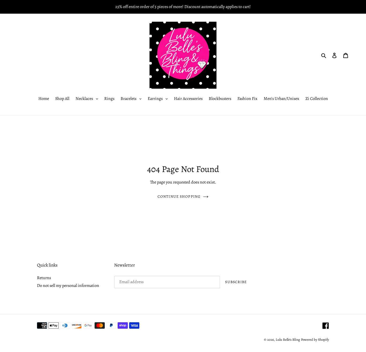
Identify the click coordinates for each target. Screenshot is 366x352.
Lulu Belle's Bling (288, 339)
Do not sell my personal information (68, 286)
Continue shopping (179, 196)
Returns (44, 278)
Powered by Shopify (315, 339)
